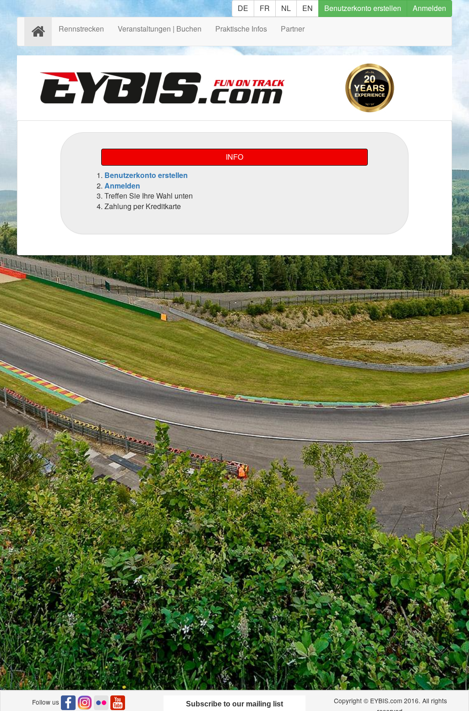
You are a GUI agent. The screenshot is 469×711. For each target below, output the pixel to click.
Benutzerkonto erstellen (362, 8)
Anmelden (429, 8)
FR (265, 8)
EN (307, 8)
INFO (234, 156)
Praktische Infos (241, 28)
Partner (293, 28)
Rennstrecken (81, 28)
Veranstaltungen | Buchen (160, 28)
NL (286, 8)
